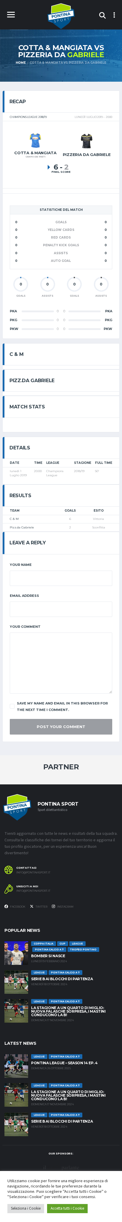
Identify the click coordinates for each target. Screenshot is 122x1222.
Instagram (65, 906)
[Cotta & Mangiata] (35, 140)
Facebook (17, 906)
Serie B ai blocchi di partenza (62, 979)
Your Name (21, 565)
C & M (14, 519)
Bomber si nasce (48, 956)
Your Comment (25, 627)
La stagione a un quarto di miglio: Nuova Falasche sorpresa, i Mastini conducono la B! (68, 1011)
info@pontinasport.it (33, 872)
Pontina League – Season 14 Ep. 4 (64, 1063)
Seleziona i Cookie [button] (26, 1208)
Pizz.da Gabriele (22, 527)
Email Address (24, 596)
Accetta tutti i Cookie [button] (67, 1208)
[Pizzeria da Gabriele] (86, 140)
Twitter (41, 906)
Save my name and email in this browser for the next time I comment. (62, 706)
